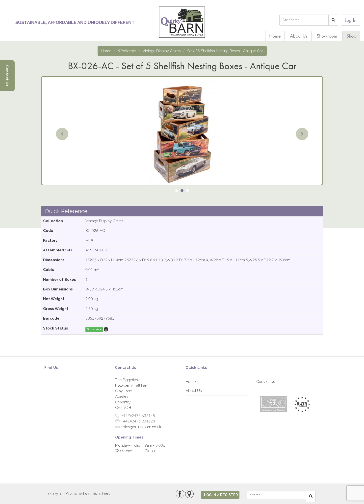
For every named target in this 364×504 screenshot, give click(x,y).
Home (275, 36)
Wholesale (127, 51)
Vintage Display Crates (162, 51)
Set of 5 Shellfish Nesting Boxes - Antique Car (225, 51)
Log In (350, 20)
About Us (299, 36)
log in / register (221, 495)
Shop (351, 36)
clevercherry (101, 494)
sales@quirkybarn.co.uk (141, 427)
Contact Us (265, 381)
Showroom (327, 36)
